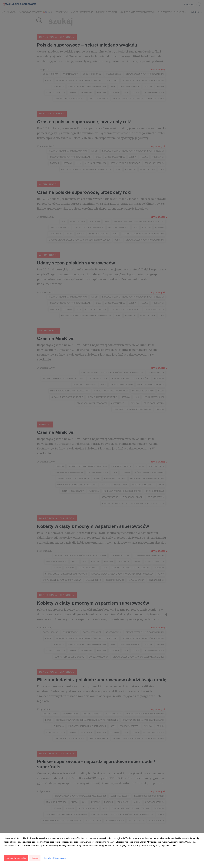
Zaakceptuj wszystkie (16, 858)
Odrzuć (35, 858)
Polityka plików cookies (55, 858)
